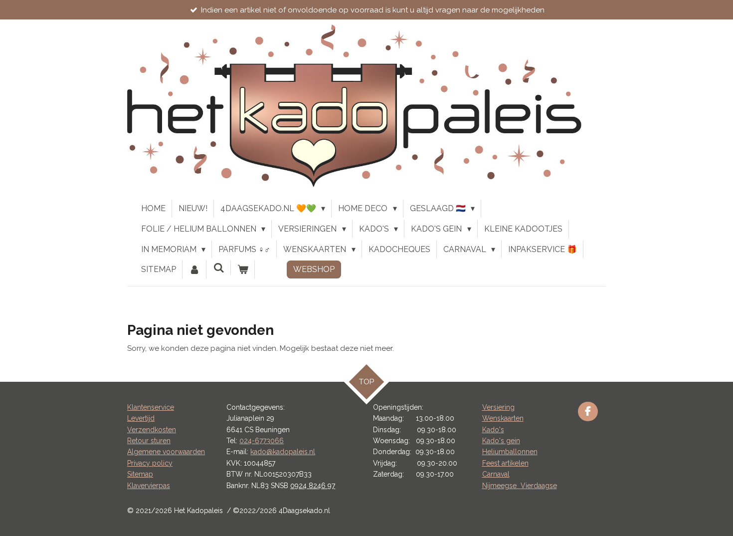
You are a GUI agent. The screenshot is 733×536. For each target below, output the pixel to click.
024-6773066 (261, 441)
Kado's (493, 430)
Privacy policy (150, 463)
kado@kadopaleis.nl (282, 452)
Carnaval (496, 474)
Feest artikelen (505, 463)
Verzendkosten (151, 430)
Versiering (498, 407)
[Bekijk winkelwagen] (243, 269)
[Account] (194, 269)
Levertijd (141, 418)
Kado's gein (501, 441)
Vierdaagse (539, 486)
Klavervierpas (148, 486)
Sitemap (140, 474)
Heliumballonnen (510, 452)
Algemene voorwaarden (166, 452)
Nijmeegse (501, 486)
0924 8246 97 (312, 486)
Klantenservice (150, 407)
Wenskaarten (503, 418)
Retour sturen (149, 441)
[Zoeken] (218, 268)
